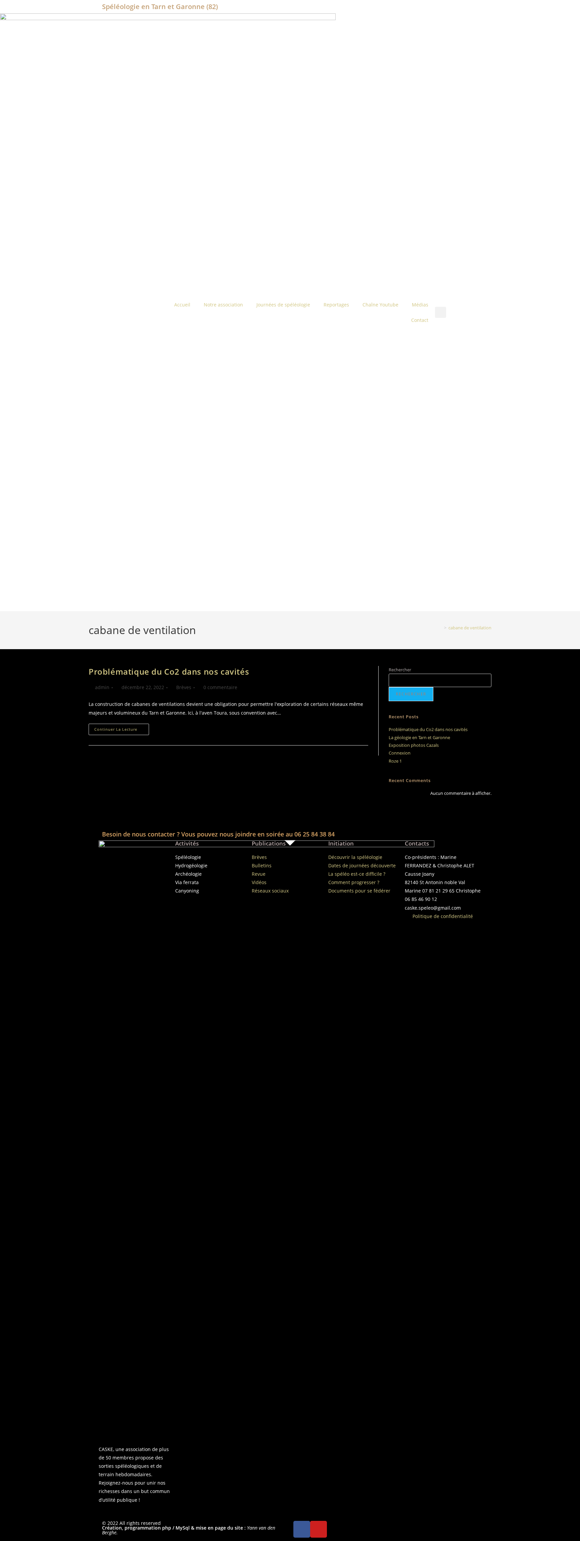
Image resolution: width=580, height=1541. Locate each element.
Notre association (223, 304)
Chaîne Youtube (380, 304)
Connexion (399, 753)
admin (102, 687)
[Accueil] (440, 628)
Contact (419, 320)
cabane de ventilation (469, 628)
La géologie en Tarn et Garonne (419, 737)
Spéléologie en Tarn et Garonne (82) (160, 6)
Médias (420, 304)
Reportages (336, 304)
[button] (440, 312)
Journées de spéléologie (283, 304)
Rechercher (400, 670)
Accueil (182, 304)
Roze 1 (395, 761)
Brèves (183, 687)
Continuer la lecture (121, 728)
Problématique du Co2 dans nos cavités (169, 671)
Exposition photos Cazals (414, 745)
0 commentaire (220, 687)
